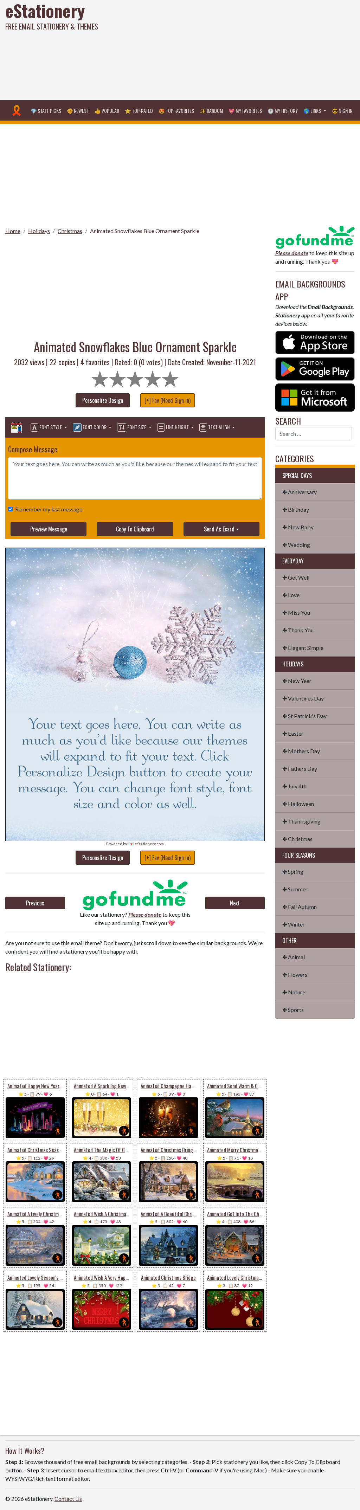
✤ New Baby (298, 527)
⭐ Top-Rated (139, 110)
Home (12, 230)
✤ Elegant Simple (302, 647)
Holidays (39, 230)
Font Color (95, 427)
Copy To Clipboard (135, 529)
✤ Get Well (295, 577)
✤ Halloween (298, 803)
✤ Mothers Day (301, 751)
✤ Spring (292, 871)
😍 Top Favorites (176, 110)
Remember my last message (48, 509)
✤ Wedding (296, 544)
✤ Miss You (296, 612)
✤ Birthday (295, 509)
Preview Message (48, 529)
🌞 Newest (78, 110)
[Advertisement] (242, 49)
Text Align (219, 427)
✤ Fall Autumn (299, 906)
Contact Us (68, 1498)
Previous (35, 903)
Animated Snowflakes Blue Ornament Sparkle (144, 230)
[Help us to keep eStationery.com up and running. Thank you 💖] (135, 894)
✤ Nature (293, 992)
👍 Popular (107, 110)
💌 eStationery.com (146, 843)
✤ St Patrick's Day (304, 715)
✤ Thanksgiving (301, 821)
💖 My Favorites (245, 110)
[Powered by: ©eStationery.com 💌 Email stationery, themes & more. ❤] (135, 629)
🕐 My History (283, 110)
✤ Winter (293, 924)
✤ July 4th (294, 786)
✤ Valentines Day (303, 698)
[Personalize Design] (16, 427)
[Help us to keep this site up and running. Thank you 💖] (315, 236)
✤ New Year (296, 680)
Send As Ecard (219, 529)
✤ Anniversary (299, 492)
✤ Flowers (294, 974)
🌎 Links (312, 110)
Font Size (136, 427)
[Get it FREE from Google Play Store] (315, 368)
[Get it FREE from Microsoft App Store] (315, 396)
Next (235, 903)
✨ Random (211, 110)
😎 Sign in (342, 110)
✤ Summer (295, 889)
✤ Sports (293, 1009)
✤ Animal (293, 957)
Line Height (177, 427)
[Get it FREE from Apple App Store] (315, 341)
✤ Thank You (298, 630)
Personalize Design (102, 400)
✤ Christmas (297, 838)
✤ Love (291, 595)
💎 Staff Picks (46, 110)
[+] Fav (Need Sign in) (167, 400)
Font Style (50, 427)
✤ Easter (292, 733)
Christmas (70, 230)
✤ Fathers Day (299, 768)
